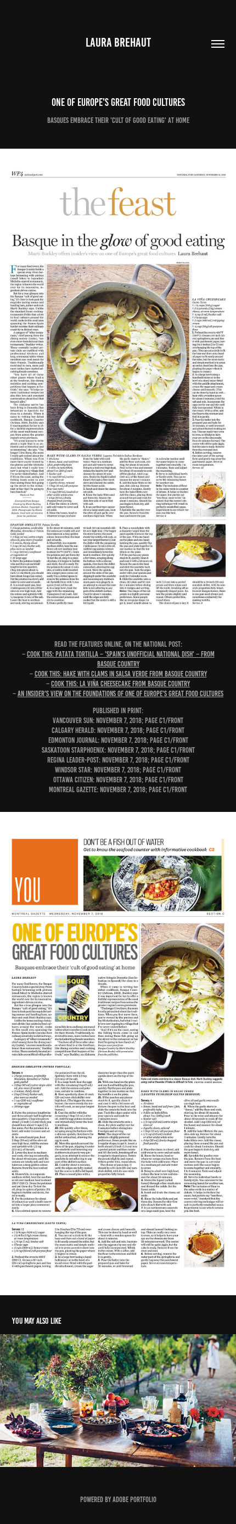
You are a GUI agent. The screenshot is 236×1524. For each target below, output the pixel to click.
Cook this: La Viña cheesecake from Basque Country (120, 684)
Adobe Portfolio (134, 1499)
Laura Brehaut (118, 42)
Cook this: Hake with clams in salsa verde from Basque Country (121, 674)
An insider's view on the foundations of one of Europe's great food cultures (120, 694)
